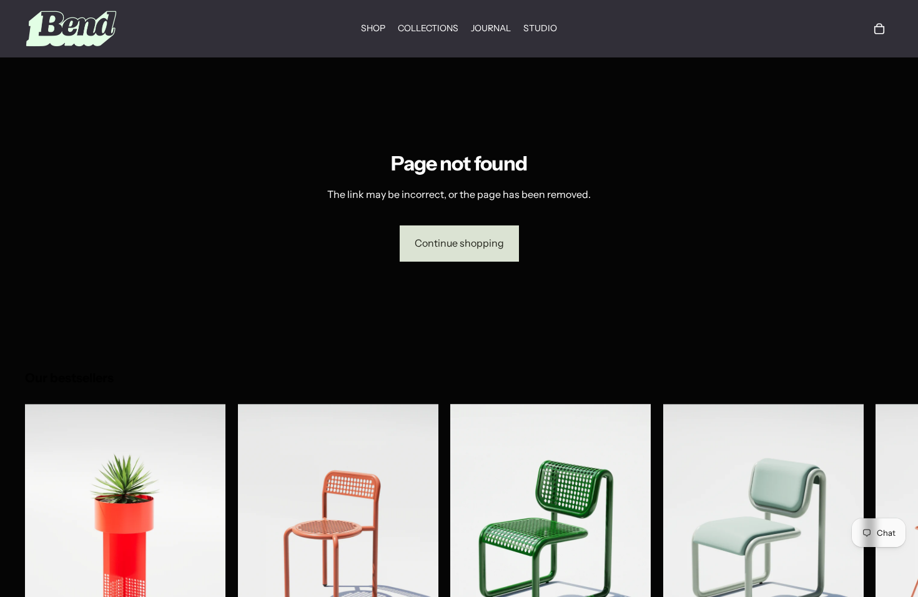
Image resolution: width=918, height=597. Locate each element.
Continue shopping (459, 243)
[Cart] (879, 28)
